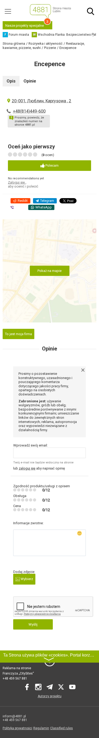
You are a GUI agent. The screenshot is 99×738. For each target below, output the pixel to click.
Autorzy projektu (50, 696)
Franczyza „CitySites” (18, 673)
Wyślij (33, 624)
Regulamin (41, 728)
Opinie (29, 81)
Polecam (52, 165)
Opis (11, 81)
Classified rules (61, 728)
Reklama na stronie (17, 668)
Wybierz (26, 579)
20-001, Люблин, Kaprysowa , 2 (41, 100)
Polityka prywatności (17, 728)
